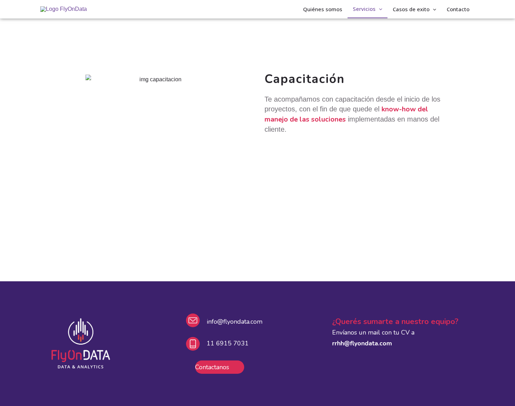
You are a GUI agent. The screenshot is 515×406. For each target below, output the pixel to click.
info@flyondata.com (234, 321)
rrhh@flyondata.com (362, 343)
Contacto (458, 9)
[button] (379, 9)
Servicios (364, 8)
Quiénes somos (322, 9)
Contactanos (212, 367)
